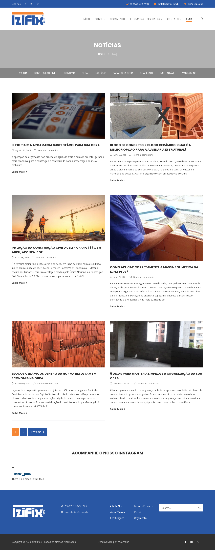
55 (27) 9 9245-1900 (139, 3)
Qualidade (146, 73)
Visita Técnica (117, 512)
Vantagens (189, 73)
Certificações (117, 518)
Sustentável (168, 73)
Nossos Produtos (143, 506)
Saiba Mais (18, 171)
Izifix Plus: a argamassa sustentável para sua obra (56, 145)
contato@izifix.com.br (168, 3)
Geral (85, 73)
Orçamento (140, 518)
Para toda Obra (123, 73)
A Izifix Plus (116, 506)
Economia (68, 73)
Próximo (36, 432)
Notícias (100, 73)
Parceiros (139, 512)
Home (101, 54)
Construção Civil (45, 73)
